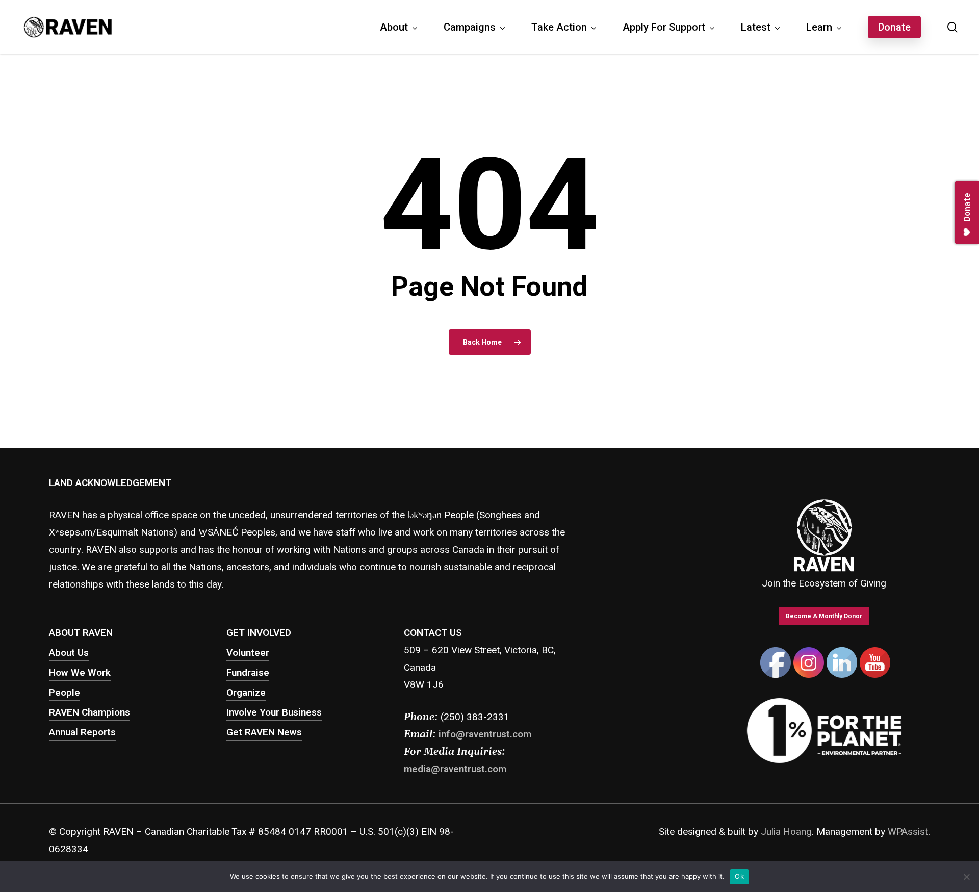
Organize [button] (246, 692)
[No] (966, 877)
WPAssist (908, 832)
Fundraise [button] (247, 673)
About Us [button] (69, 653)
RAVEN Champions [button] (89, 712)
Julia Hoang (786, 832)
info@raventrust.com (485, 734)
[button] (824, 616)
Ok (739, 876)
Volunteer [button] (247, 653)
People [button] (64, 692)
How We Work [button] (80, 673)
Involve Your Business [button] (274, 712)
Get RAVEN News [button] (264, 732)
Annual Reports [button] (82, 732)
